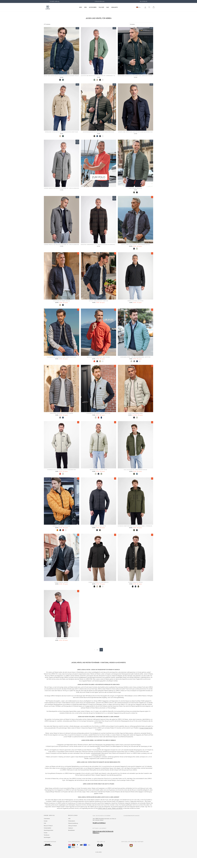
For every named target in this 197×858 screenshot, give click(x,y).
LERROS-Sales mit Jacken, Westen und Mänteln (110, 808)
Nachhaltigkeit (47, 837)
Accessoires (92, 7)
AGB (69, 818)
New (80, 7)
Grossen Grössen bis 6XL (146, 728)
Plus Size (101, 7)
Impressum (70, 828)
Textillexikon (46, 835)
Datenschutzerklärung (73, 823)
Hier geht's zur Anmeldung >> (99, 822)
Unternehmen (47, 818)
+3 (102, 79)
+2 (65, 530)
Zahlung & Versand (72, 825)
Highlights (114, 7)
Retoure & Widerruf (48, 825)
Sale (107, 7)
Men (85, 7)
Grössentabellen (47, 828)
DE (139, 7)
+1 (102, 136)
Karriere (45, 832)
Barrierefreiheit (71, 830)
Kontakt (45, 821)
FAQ (45, 823)
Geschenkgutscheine (48, 830)
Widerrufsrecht (71, 821)
